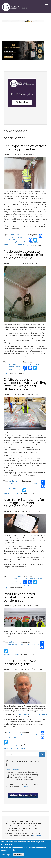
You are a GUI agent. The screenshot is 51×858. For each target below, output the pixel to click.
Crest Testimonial (13, 770)
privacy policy (36, 835)
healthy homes (14, 581)
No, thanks (18, 854)
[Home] (15, 7)
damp (10, 735)
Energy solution (14, 486)
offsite (10, 483)
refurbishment (14, 235)
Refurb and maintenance (14, 244)
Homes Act (13, 732)
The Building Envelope (31, 483)
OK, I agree (7, 855)
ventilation (12, 481)
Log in (27, 245)
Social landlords (14, 583)
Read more (33, 243)
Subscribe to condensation (14, 748)
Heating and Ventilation (32, 364)
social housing (14, 369)
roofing (11, 642)
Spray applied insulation (17, 242)
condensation (14, 239)
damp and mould (15, 237)
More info (11, 850)
